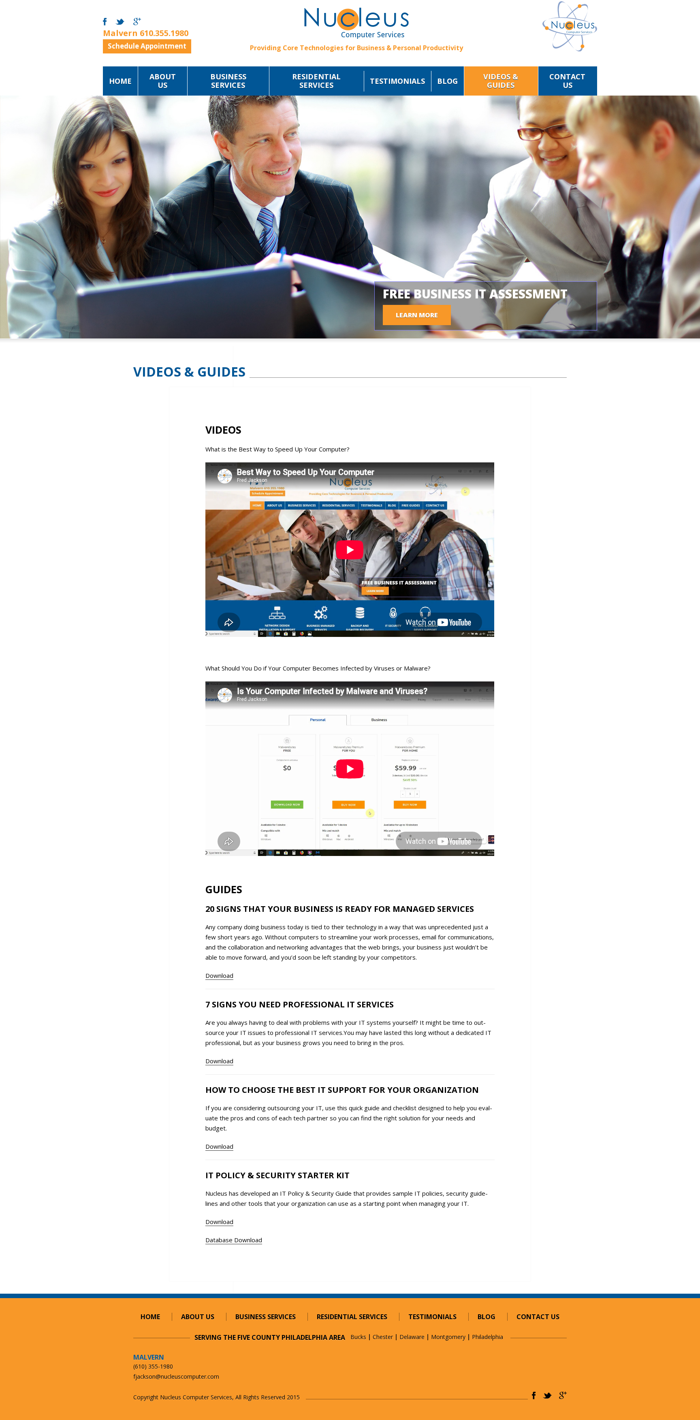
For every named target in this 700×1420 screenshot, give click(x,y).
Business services (228, 81)
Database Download (233, 1240)
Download (219, 975)
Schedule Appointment (147, 46)
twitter (119, 22)
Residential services (316, 81)
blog (447, 81)
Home (120, 81)
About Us (162, 81)
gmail (137, 22)
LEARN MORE (417, 315)
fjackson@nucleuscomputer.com (176, 1376)
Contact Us (567, 81)
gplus (563, 1396)
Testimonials (397, 81)
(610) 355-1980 (153, 1366)
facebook (105, 22)
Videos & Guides (500, 81)
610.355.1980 (164, 33)
